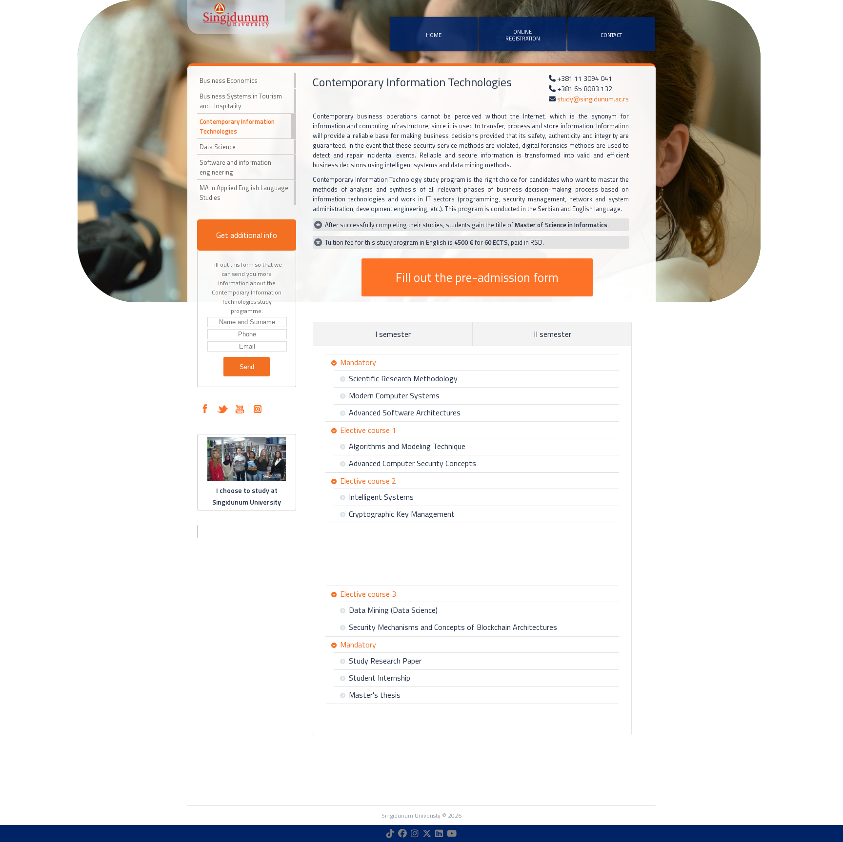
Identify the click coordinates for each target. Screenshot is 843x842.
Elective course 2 (368, 481)
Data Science (218, 147)
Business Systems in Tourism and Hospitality (241, 101)
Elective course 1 (368, 430)
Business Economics (229, 80)
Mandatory (358, 362)
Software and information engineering (235, 167)
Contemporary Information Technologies (237, 126)
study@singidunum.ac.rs (593, 99)
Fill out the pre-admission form (477, 277)
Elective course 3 (368, 594)
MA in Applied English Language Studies (244, 192)
